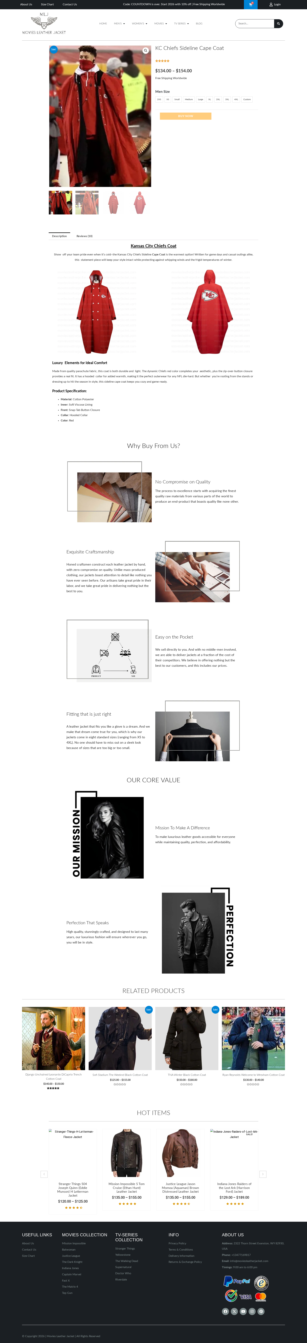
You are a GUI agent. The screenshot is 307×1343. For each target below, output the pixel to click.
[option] (73, 1171)
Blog (199, 23)
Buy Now (185, 116)
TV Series (179, 23)
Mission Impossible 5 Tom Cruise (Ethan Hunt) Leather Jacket (127, 1188)
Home (103, 23)
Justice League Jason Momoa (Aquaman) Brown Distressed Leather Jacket (180, 1188)
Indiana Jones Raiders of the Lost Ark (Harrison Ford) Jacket (234, 1188)
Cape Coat (158, 254)
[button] (145, 50)
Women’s (138, 23)
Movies (159, 23)
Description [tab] (59, 236)
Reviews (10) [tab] (84, 236)
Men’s (118, 23)
